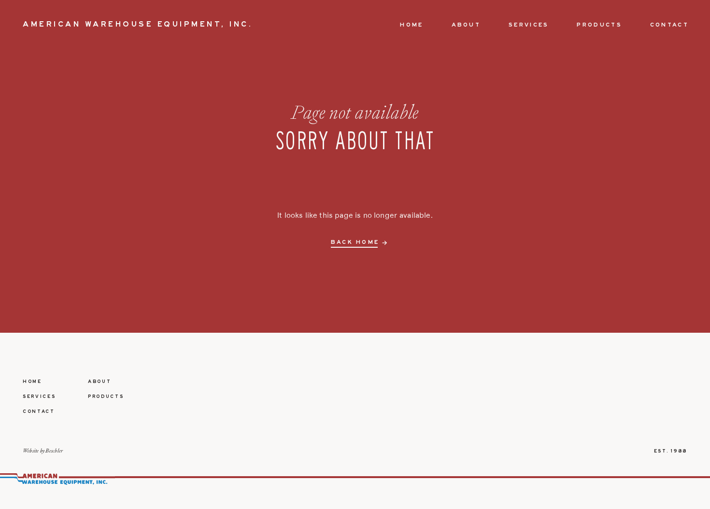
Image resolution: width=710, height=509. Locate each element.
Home (411, 25)
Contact (669, 25)
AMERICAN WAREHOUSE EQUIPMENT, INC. (138, 24)
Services (529, 25)
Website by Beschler (43, 450)
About (466, 25)
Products (599, 25)
